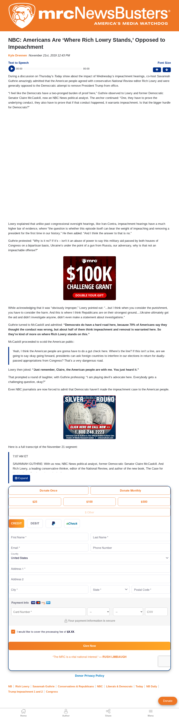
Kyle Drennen (17, 55)
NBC (100, 686)
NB (10, 686)
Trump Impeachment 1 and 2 (25, 691)
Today (139, 686)
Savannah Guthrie (44, 686)
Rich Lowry (22, 686)
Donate (167, 701)
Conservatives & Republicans (76, 686)
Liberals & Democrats (119, 686)
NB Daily (151, 686)
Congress (52, 691)
